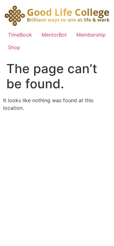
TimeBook (20, 35)
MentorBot (54, 35)
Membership (91, 35)
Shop (14, 47)
